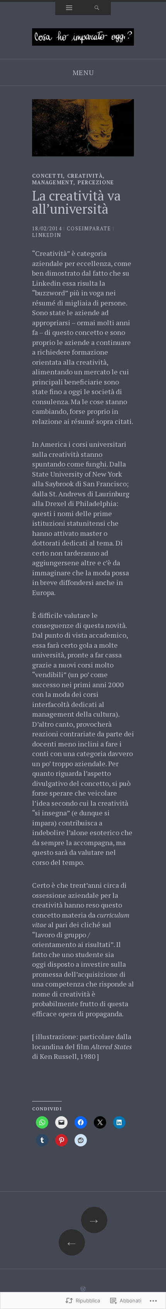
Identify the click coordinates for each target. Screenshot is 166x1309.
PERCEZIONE (96, 182)
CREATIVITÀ (85, 175)
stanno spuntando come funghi (69, 459)
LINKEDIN (46, 235)
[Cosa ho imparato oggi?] (83, 36)
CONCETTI (47, 175)
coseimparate (89, 228)
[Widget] (69, 8)
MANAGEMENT (52, 182)
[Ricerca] (97, 8)
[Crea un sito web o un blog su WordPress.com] (83, 1289)
